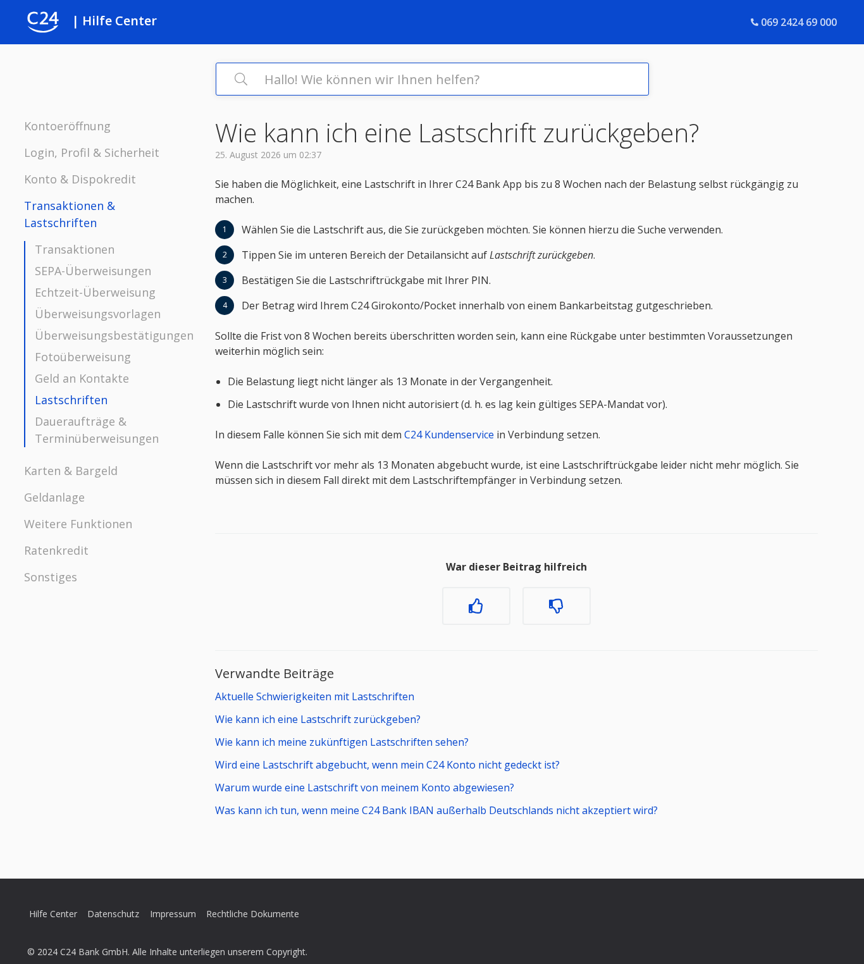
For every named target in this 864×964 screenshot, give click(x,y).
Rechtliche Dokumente (252, 914)
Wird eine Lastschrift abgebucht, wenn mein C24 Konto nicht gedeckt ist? (387, 765)
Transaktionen (74, 249)
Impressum (173, 914)
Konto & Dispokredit (80, 179)
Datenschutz (113, 914)
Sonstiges (50, 576)
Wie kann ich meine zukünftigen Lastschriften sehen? (342, 742)
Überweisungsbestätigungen (114, 335)
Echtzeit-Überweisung (95, 292)
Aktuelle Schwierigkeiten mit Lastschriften (314, 696)
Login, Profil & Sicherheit (91, 152)
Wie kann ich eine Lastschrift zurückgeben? (318, 719)
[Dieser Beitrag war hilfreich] (476, 606)
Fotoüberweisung (83, 356)
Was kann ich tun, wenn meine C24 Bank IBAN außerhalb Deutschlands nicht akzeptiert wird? (436, 810)
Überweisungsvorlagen (98, 313)
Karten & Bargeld (71, 470)
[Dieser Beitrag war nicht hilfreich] (556, 606)
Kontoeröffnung (67, 125)
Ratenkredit (56, 550)
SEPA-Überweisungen (93, 270)
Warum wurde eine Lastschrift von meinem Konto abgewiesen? (364, 787)
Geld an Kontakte (82, 378)
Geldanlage (54, 497)
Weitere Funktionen (78, 523)
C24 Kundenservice (448, 435)
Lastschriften (71, 399)
